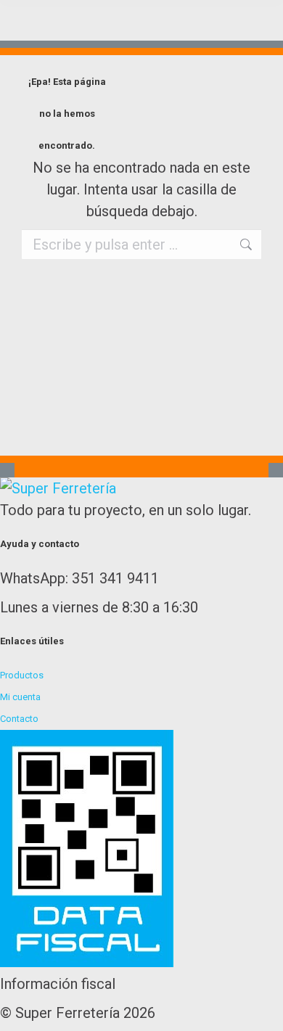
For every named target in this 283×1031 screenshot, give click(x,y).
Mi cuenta (20, 696)
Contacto (19, 718)
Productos (22, 675)
